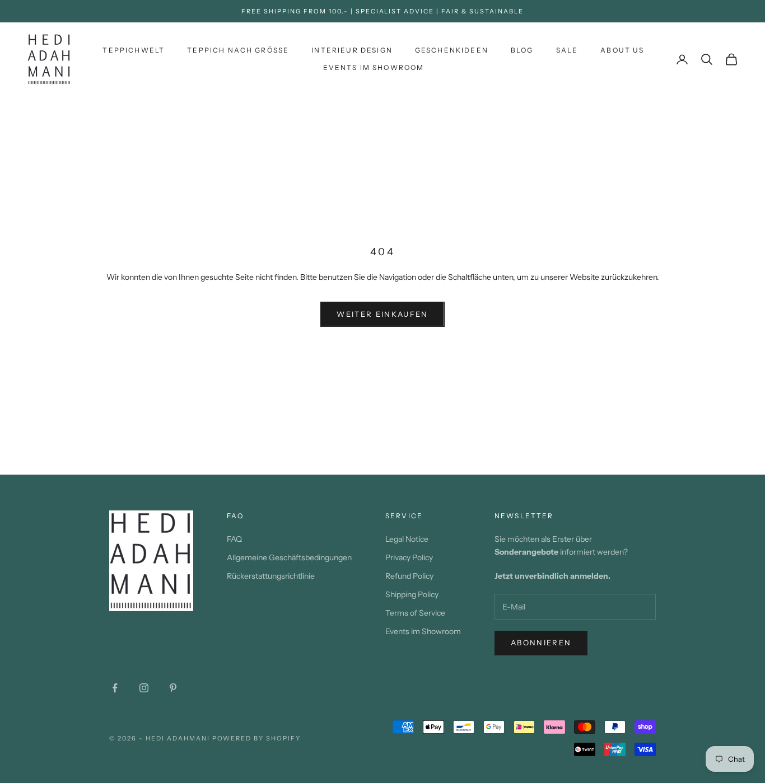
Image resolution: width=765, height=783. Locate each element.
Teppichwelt (133, 50)
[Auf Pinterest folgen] (173, 687)
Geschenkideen (451, 50)
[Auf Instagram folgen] (144, 687)
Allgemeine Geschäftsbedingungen (289, 557)
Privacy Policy (409, 557)
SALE (567, 50)
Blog (522, 50)
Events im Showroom (374, 67)
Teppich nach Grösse (238, 50)
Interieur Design (352, 50)
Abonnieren (541, 642)
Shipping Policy (412, 594)
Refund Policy (409, 576)
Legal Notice (406, 539)
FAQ (234, 539)
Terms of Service (415, 613)
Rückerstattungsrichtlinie (271, 576)
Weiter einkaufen (382, 314)
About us (622, 50)
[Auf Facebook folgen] (114, 687)
